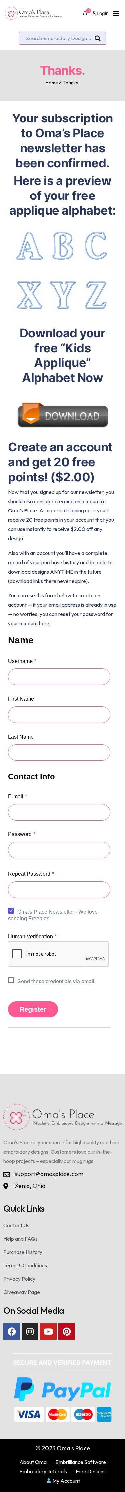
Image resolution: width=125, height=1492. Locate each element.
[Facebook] (11, 1331)
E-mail (17, 796)
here (44, 623)
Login (103, 13)
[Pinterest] (66, 1331)
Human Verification (32, 936)
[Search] (97, 38)
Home (52, 83)
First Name (21, 699)
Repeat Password (31, 874)
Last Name (21, 737)
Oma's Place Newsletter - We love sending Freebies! (53, 915)
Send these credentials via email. (56, 981)
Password (21, 834)
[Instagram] (30, 1331)
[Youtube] (48, 1331)
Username (22, 661)
